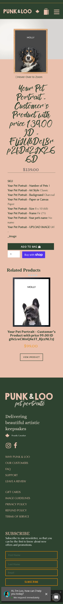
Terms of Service (17, 516)
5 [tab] (36, 275)
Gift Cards (13, 492)
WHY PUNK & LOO (17, 457)
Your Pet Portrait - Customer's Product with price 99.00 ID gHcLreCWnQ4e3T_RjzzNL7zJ (31, 335)
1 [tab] (26, 275)
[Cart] (46, 12)
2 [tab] (29, 275)
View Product (31, 357)
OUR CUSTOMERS (16, 463)
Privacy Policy (16, 504)
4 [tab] (34, 275)
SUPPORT (11, 475)
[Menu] (56, 12)
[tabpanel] (31, 323)
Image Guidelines (17, 498)
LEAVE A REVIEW (15, 481)
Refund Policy (16, 510)
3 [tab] (31, 275)
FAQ (8, 469)
